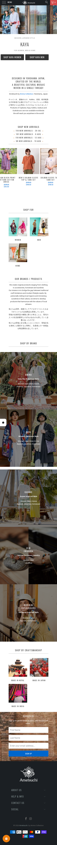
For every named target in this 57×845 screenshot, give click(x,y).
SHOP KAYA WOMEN (28, 64)
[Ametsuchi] (28, 2)
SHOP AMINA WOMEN (28, 57)
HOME (18, 255)
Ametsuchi (23, 825)
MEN (39, 230)
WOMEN (18, 230)
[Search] (46, 2)
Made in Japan (39, 670)
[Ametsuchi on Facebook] (26, 818)
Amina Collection (26, 94)
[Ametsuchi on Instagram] (31, 818)
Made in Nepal (18, 670)
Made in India (18, 696)
